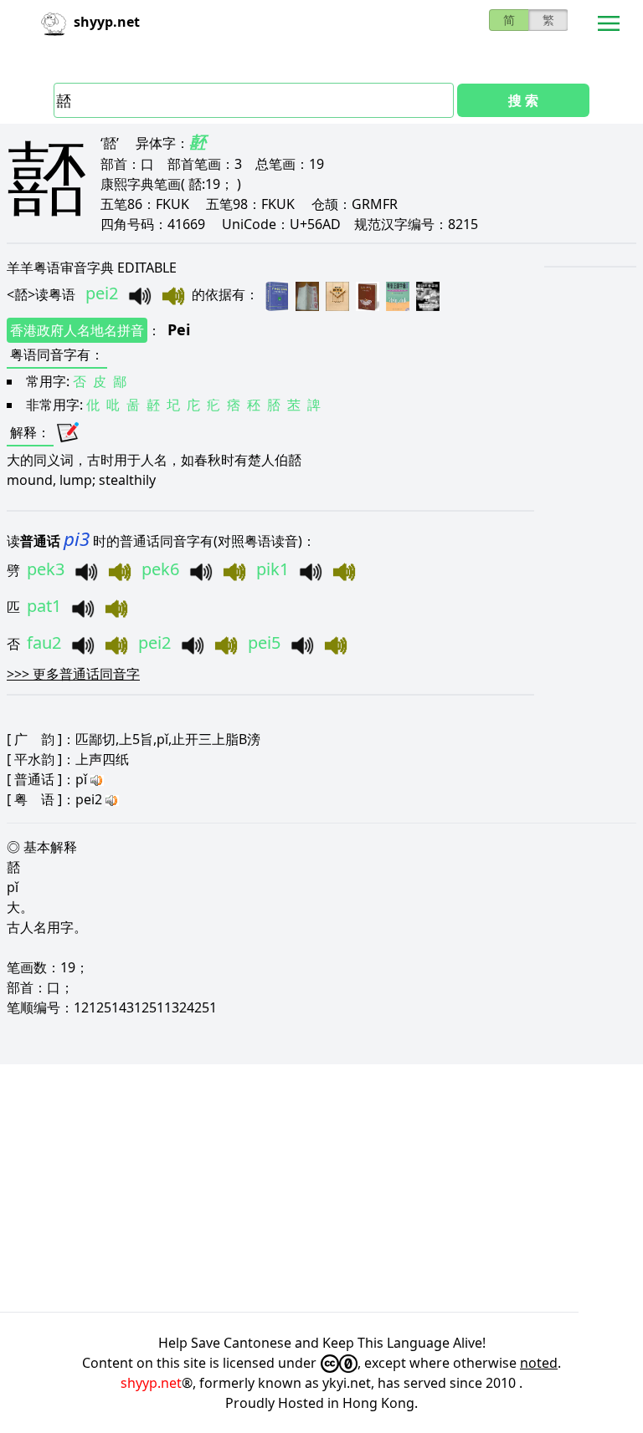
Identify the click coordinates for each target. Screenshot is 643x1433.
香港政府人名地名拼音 (77, 330)
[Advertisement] (321, 1188)
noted (539, 1363)
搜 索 (523, 100)
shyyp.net (151, 1383)
